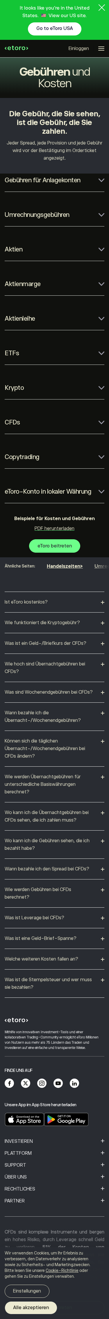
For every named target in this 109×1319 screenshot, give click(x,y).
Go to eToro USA (54, 28)
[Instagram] (42, 1083)
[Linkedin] (74, 1083)
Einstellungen (27, 1291)
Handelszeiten (63, 566)
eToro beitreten (54, 546)
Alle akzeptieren (31, 1307)
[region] (54, 1283)
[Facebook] (9, 1083)
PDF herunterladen (54, 528)
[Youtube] (58, 1083)
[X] (25, 1083)
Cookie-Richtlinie (62, 1270)
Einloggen (79, 48)
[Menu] (101, 48)
